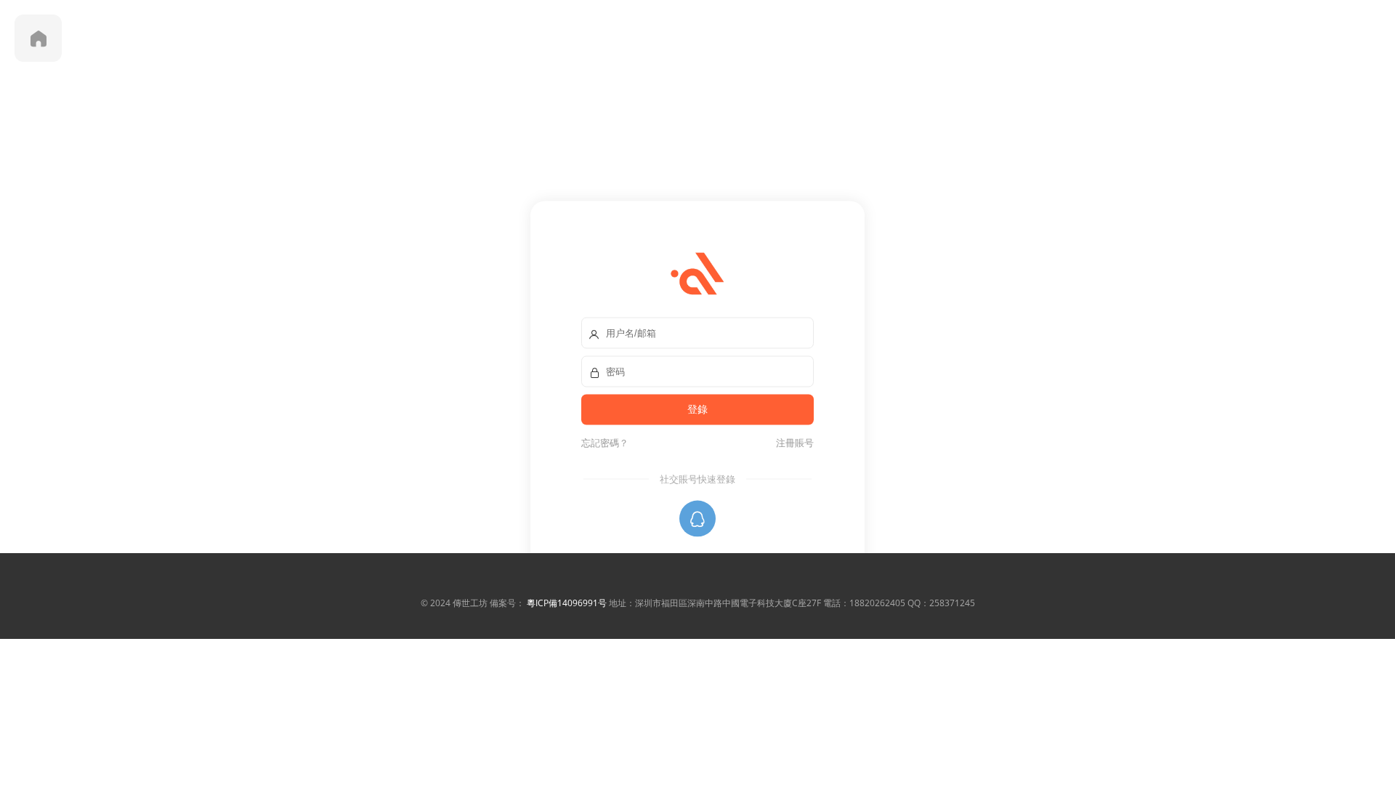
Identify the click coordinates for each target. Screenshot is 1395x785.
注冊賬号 (793, 442)
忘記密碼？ (604, 442)
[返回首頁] (38, 38)
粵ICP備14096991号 (567, 603)
